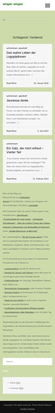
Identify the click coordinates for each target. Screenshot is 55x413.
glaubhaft (23, 48)
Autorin (6, 201)
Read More (11, 83)
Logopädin (33, 205)
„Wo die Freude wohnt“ (32, 237)
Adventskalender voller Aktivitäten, (19, 312)
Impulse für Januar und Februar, (19, 272)
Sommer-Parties (12, 292)
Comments (16, 388)
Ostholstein (25, 197)
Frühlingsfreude (11, 280)
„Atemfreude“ (22, 215)
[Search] (48, 361)
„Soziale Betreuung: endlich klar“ (23, 231)
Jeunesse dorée (17, 100)
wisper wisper (13, 4)
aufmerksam (12, 48)
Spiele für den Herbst (14, 300)
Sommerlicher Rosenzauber (17, 288)
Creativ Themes (27, 409)
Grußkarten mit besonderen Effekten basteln (24, 308)
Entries (15, 383)
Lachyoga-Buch (11, 269)
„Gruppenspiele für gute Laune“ (17, 219)
